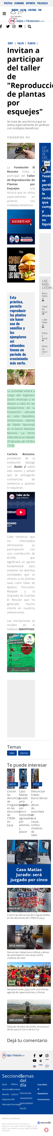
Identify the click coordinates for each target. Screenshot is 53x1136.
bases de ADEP (14, 784)
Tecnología (16, 1104)
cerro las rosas (16, 1020)
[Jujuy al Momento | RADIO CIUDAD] (47, 1066)
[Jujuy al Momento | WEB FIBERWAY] (34, 1066)
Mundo (5, 1094)
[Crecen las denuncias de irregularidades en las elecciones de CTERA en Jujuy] (11, 787)
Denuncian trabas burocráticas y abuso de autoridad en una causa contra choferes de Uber (39, 813)
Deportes (30, 3)
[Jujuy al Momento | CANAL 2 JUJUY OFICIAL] (41, 1061)
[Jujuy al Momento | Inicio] (50, 1075)
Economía (19, 3)
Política (8, 3)
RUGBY (11, 983)
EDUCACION (25, 1093)
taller (12, 753)
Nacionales (7, 1089)
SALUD (23, 1108)
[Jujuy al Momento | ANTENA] (47, 1061)
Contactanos (43, 1099)
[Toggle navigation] (4, 13)
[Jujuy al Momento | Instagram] (14, 26)
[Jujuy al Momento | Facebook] (2, 26)
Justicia (24, 784)
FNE (13, 1099)
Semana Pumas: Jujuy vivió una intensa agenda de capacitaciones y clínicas (27, 991)
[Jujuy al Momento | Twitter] (8, 26)
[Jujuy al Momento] (13, 1057)
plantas (24, 753)
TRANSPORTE (26, 1098)
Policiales (42, 3)
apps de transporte (41, 784)
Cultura (14, 1094)
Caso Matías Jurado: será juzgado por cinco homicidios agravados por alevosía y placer (29, 882)
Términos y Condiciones (11, 1118)
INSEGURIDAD (26, 1103)
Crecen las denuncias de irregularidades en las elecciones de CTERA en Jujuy (28, 916)
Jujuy (4, 1084)
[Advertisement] (26, 708)
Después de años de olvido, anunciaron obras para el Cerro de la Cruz (28, 1028)
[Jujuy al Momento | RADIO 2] (41, 1066)
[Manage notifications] (46, 1130)
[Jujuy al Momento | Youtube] (20, 26)
